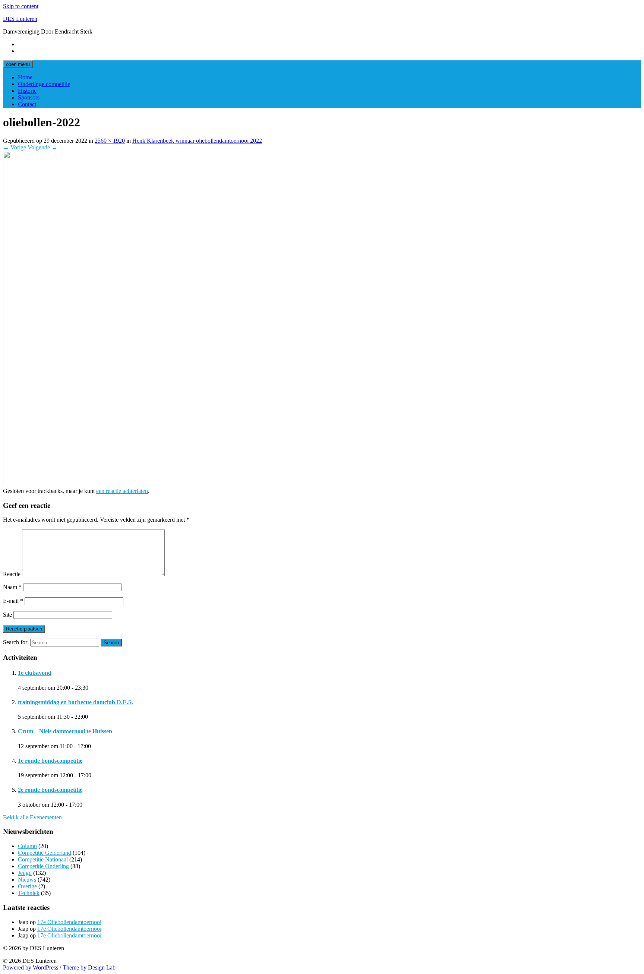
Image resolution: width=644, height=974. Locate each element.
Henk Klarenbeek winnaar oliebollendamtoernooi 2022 (197, 140)
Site (7, 614)
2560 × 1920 (110, 140)
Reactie (11, 574)
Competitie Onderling (43, 866)
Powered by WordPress (30, 967)
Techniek (29, 893)
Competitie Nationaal (43, 859)
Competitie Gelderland (44, 853)
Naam (12, 587)
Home (25, 77)
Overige (27, 886)
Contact (27, 104)
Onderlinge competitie (44, 84)
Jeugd (25, 873)
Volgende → (42, 147)
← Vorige (14, 147)
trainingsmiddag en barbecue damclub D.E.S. (75, 702)
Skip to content (20, 6)
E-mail (13, 601)
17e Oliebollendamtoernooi (69, 922)
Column (27, 846)
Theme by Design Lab (89, 967)
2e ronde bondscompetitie (50, 790)
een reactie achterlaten (122, 491)
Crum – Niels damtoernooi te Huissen (65, 731)
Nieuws (27, 879)
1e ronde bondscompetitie (50, 761)
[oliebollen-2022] (226, 484)
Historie (27, 91)
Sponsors (29, 97)
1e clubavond (34, 673)
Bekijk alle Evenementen (32, 817)
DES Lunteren (20, 19)
